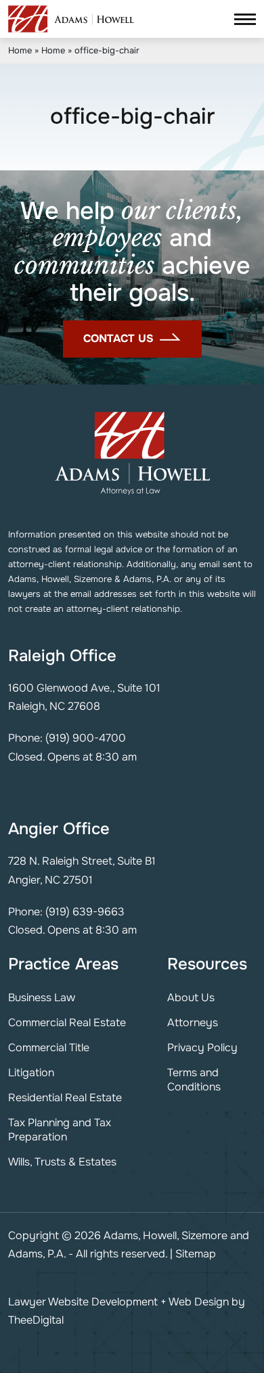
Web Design (199, 1302)
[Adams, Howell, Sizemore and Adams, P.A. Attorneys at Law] (71, 18)
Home (20, 50)
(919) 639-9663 (85, 912)
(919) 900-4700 (85, 738)
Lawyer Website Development (83, 1302)
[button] (245, 18)
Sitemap (195, 1254)
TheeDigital (36, 1320)
